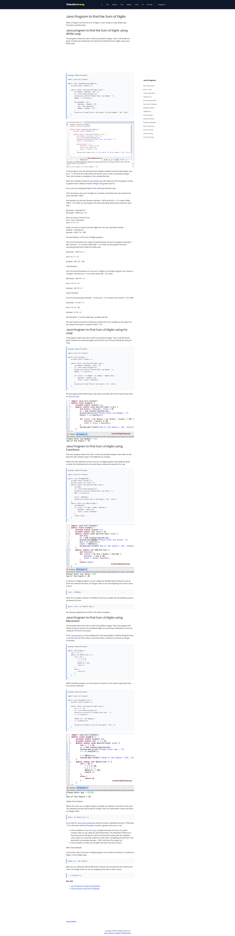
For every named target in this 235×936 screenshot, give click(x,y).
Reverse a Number (149, 122)
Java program (77, 635)
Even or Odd (147, 89)
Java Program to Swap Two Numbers (85, 886)
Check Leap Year (149, 93)
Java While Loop (96, 181)
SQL (122, 4)
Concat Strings (148, 137)
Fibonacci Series (148, 108)
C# (107, 4)
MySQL (129, 4)
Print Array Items (148, 126)
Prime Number (148, 115)
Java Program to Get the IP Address (85, 888)
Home (106, 933)
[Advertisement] (100, 60)
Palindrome (147, 111)
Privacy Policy (126, 933)
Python (114, 4)
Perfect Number (148, 119)
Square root (147, 97)
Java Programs (71, 921)
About (111, 933)
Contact (118, 933)
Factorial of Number (150, 104)
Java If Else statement (86, 823)
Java (136, 4)
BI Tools (149, 4)
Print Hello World (148, 86)
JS (142, 4)
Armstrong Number (149, 100)
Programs (161, 4)
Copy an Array (148, 133)
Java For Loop (73, 396)
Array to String (148, 130)
